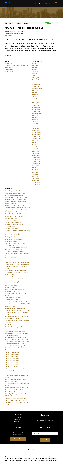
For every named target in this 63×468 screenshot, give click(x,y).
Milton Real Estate (10, 287)
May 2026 (35, 71)
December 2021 (36, 182)
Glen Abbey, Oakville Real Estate (14, 251)
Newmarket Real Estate (11, 300)
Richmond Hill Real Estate (12, 318)
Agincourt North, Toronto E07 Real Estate (16, 197)
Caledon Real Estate (11, 226)
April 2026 (35, 73)
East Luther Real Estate (11, 245)
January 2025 (36, 105)
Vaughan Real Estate (11, 381)
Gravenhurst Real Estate (12, 258)
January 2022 (36, 180)
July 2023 (35, 142)
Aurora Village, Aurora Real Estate (14, 205)
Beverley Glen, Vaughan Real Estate (15, 212)
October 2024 (36, 111)
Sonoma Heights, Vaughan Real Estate (16, 337)
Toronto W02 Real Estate (12, 358)
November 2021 (36, 184)
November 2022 (36, 159)
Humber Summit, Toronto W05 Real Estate (17, 264)
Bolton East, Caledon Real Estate (14, 214)
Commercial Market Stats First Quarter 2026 (17, 65)
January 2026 (36, 80)
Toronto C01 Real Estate (12, 352)
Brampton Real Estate (11, 218)
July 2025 (35, 92)
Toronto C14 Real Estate (12, 356)
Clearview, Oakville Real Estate (14, 235)
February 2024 (36, 128)
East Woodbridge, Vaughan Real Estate (16, 247)
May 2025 (35, 96)
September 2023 (37, 138)
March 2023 (35, 151)
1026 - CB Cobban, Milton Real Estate (15, 193)
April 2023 (35, 149)
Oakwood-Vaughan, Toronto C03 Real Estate (17, 310)
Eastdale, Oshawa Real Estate (13, 249)
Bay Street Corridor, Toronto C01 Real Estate (17, 207)
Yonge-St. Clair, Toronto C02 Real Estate (16, 400)
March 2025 (35, 101)
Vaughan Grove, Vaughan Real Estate (15, 379)
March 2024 (35, 126)
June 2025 (35, 94)
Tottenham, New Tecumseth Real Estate (16, 369)
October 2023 (36, 136)
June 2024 (35, 120)
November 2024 (36, 109)
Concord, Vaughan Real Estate (13, 239)
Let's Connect (18, 439)
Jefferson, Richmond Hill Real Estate (15, 270)
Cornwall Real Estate (11, 241)
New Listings (9, 67)
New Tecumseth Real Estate (13, 297)
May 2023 (35, 147)
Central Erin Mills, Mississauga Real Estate (17, 230)
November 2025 (36, 84)
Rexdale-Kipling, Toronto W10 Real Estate (17, 316)
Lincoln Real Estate (10, 277)
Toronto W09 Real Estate (12, 367)
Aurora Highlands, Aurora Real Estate (15, 201)
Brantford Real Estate (11, 220)
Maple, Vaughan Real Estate (16, 33)
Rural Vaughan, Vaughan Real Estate (15, 331)
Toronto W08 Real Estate (12, 364)
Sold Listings (9, 71)
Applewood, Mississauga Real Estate (15, 199)
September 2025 (37, 88)
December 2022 (36, 157)
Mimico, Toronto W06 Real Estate (14, 289)
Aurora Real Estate (10, 203)
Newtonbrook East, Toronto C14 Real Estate (17, 302)
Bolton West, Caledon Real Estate (14, 216)
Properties (47, 3)
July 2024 (35, 117)
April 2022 (35, 174)
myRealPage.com (34, 450)
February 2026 (36, 78)
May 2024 (35, 122)
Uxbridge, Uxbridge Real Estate (14, 373)
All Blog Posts (9, 63)
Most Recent (35, 63)
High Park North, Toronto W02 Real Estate (17, 262)
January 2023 (36, 155)
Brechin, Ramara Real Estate (13, 222)
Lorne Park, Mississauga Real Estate (15, 281)
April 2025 (35, 99)
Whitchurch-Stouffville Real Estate (15, 390)
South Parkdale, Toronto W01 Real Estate (16, 339)
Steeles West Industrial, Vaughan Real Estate (18, 346)
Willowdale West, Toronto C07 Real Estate (17, 392)
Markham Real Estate (11, 285)
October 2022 (36, 161)
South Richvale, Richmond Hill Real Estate (17, 341)
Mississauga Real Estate (12, 291)
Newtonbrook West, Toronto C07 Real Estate (18, 304)
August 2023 (35, 140)
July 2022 (35, 168)
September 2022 (37, 163)
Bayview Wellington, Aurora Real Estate (16, 210)
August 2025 (35, 90)
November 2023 (36, 134)
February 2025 (36, 103)
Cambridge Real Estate (11, 228)
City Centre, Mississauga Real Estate (15, 233)
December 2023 (36, 132)
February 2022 (36, 178)
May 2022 (35, 172)
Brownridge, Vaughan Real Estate (14, 224)
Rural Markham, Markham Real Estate (15, 325)
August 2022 (35, 166)
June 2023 (35, 145)
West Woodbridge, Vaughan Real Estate (16, 387)
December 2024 (36, 107)
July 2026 (35, 67)
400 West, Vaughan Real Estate (14, 195)
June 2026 (35, 69)
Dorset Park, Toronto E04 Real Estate (15, 243)
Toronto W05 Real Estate (12, 360)
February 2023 (36, 153)
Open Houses (9, 69)
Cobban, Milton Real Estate (12, 237)
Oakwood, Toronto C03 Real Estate (15, 308)
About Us (37, 3)
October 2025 (36, 86)
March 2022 (35, 176)
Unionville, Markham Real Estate (14, 371)
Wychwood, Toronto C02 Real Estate (15, 398)
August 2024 (35, 115)
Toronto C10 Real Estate (12, 354)
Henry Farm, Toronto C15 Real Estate (15, 260)
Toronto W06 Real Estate (12, 362)
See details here (48, 39)
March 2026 (35, 76)
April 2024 (35, 124)
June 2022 (35, 170)
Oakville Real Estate (10, 306)
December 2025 (36, 82)
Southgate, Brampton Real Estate (14, 344)
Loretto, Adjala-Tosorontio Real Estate (16, 279)
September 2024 (37, 113)
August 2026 (35, 65)
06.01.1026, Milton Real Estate (13, 191)
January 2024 (36, 130)
